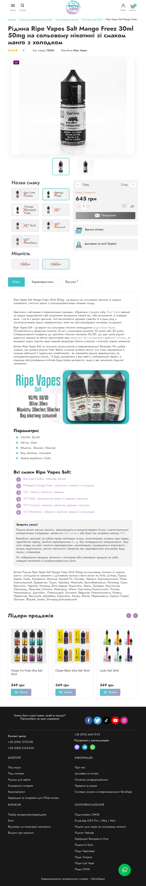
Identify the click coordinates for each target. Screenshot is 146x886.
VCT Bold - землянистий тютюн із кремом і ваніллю (55, 498)
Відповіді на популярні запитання (29, 827)
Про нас (80, 767)
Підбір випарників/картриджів (27, 814)
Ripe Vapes (80, 50)
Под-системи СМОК (87, 814)
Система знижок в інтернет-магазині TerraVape (103, 792)
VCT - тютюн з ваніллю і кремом (43, 492)
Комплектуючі (16, 792)
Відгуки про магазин (21, 833)
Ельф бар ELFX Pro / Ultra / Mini (95, 821)
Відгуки (71, 281)
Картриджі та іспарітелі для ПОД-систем (33, 798)
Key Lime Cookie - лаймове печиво (44, 479)
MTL (122, 533)
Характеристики (42, 281)
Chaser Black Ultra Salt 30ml (72, 670)
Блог (11, 821)
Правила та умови (86, 786)
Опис (16, 281)
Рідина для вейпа (19, 780)
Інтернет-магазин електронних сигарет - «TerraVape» (73, 879)
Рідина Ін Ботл (84, 845)
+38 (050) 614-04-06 (21, 748)
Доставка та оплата (86, 773)
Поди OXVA (82, 869)
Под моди (14, 767)
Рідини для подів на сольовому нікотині (100, 827)
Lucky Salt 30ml (109, 670)
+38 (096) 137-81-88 (20, 742)
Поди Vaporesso (85, 851)
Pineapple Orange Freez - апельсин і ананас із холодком (58, 485)
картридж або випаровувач (87, 338)
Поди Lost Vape (84, 863)
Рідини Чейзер (84, 833)
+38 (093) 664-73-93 (87, 734)
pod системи (118, 338)
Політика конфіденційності (91, 780)
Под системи (16, 773)
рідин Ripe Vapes (104, 327)
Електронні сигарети (20, 786)
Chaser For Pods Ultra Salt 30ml (26, 672)
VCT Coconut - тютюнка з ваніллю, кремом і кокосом (56, 505)
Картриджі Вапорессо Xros (91, 839)
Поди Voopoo (83, 857)
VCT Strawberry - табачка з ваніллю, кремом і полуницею (59, 512)
